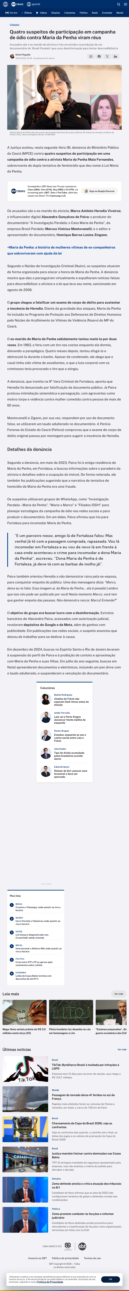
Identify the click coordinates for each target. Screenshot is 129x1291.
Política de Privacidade (50, 1282)
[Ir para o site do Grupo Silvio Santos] (59, 1246)
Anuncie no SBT (37, 1258)
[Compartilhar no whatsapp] (91, 56)
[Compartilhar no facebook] (99, 56)
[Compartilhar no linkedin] (115, 56)
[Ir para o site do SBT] (82, 1246)
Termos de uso (92, 1258)
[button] (25, 1020)
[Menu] (125, 4)
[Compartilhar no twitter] (107, 56)
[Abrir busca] (118, 4)
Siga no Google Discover (102, 191)
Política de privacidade (65, 1258)
